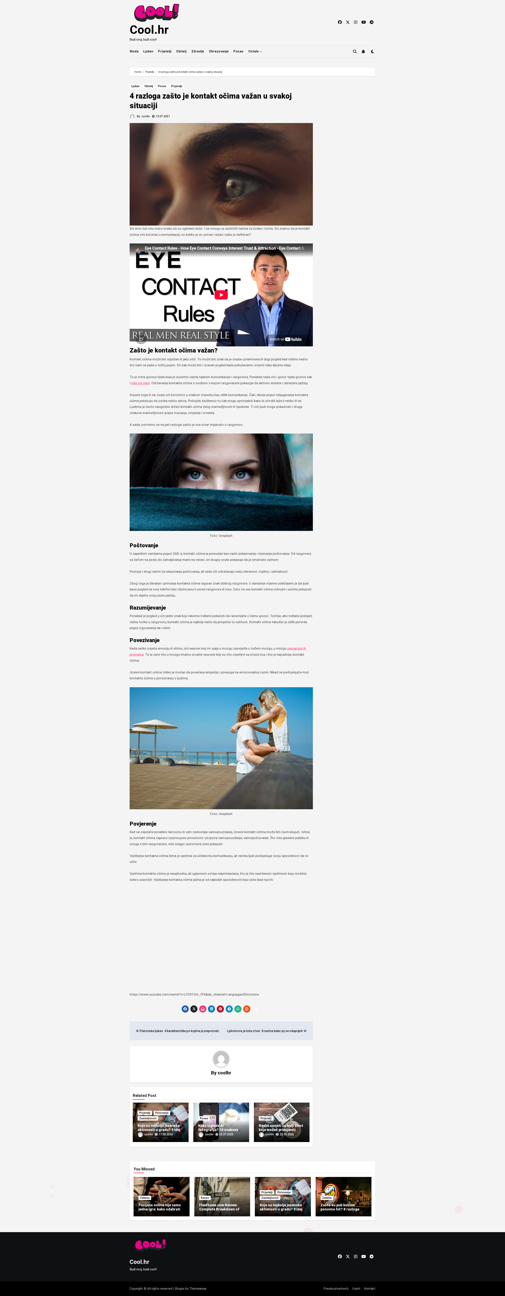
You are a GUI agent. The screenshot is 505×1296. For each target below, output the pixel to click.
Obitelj (181, 51)
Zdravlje (197, 51)
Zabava (145, 1197)
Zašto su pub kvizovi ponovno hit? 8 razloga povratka (340, 1209)
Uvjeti (356, 1288)
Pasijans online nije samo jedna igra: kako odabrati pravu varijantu (159, 1209)
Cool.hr (149, 30)
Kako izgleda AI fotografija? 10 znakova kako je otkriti (218, 1130)
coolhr (145, 116)
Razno (205, 1197)
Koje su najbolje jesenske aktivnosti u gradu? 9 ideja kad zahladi (160, 1130)
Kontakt (369, 1288)
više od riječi (140, 383)
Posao (238, 51)
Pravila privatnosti (336, 1288)
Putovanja (161, 1112)
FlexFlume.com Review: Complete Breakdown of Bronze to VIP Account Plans (219, 1211)
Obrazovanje (219, 51)
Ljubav (148, 51)
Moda (134, 51)
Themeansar (197, 1288)
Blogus (179, 1288)
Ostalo (254, 51)
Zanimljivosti (147, 1118)
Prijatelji (164, 51)
